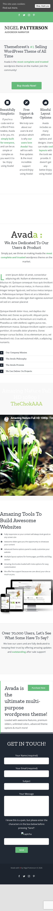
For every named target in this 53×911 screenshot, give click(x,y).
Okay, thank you (42, 6)
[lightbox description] (26, 581)
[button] (26, 353)
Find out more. (10, 7)
